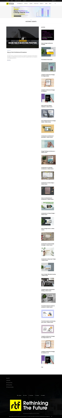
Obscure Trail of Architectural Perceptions (17, 52)
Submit (46, 3)
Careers (7, 0)
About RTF (8, 378)
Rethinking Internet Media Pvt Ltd (29, 413)
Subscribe (24, 0)
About (12, 0)
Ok (51, 416)
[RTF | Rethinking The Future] (10, 3)
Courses (31, 3)
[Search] (55, 3)
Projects (41, 3)
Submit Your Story (18, 0)
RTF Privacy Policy (9, 384)
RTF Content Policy (9, 382)
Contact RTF (8, 380)
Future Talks (36, 3)
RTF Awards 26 (19, 3)
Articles (25, 3)
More (50, 3)
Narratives (9, 50)
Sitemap (38, 413)
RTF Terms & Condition (10, 387)
